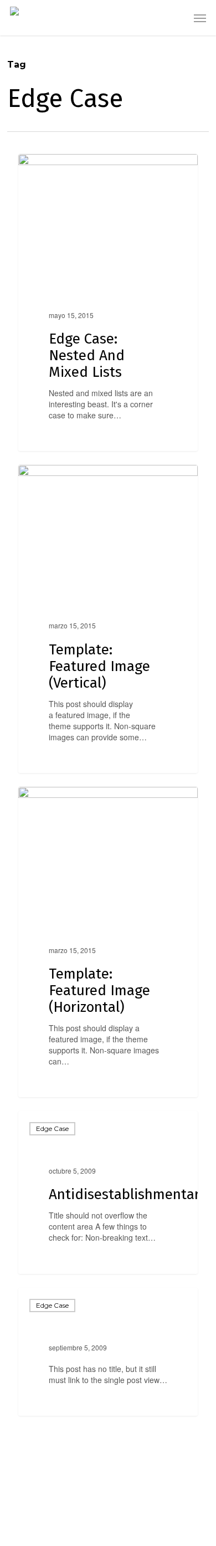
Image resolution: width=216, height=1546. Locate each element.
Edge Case (52, 1128)
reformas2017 (62, 166)
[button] (200, 17)
